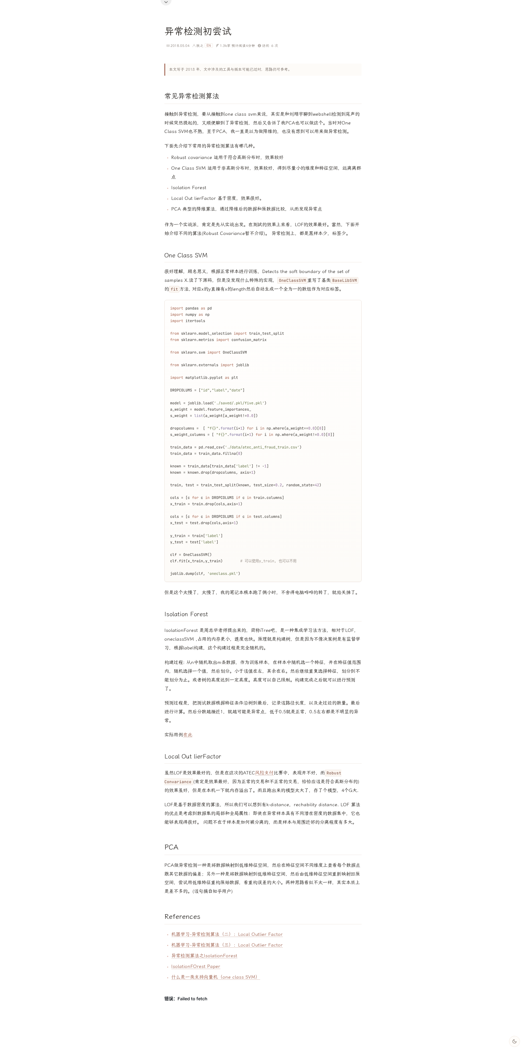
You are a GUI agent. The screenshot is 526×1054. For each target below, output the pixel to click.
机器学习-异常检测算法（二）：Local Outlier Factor (227, 934)
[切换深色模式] (514, 1041)
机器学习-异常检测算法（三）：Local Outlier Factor (227, 945)
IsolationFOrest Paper (195, 966)
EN (209, 45)
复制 (353, 305)
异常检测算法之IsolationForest (204, 955)
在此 (187, 734)
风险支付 (264, 772)
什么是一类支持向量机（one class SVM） (215, 977)
